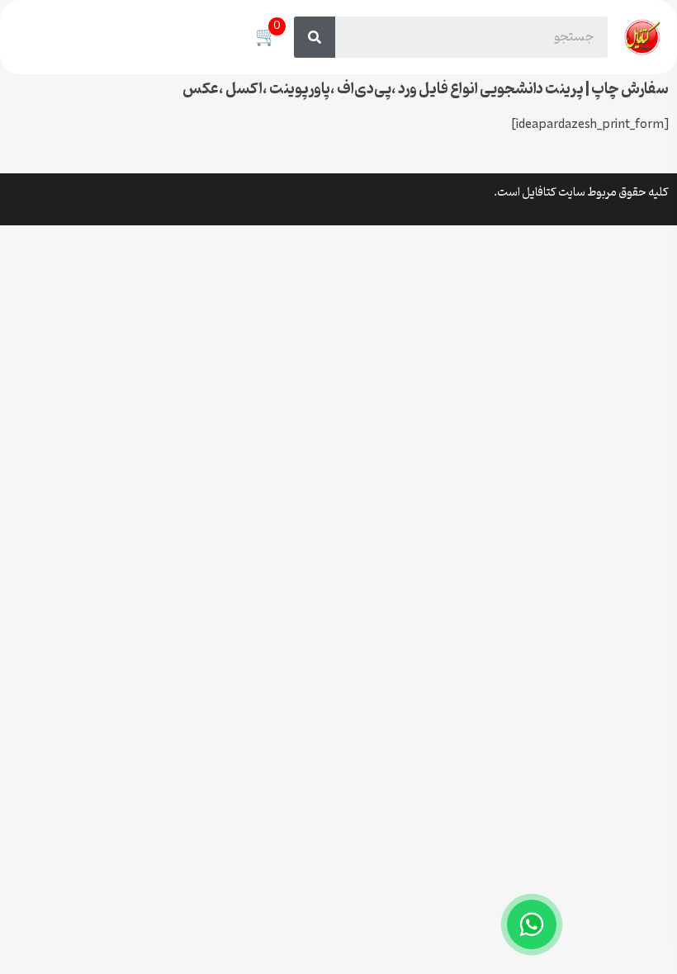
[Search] (314, 37)
